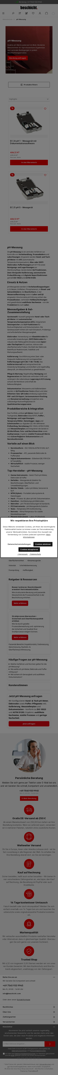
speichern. (41, 535)
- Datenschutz (35, 554)
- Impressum (22, 554)
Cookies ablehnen (43, 544)
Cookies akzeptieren (29, 549)
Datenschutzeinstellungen (19, 544)
